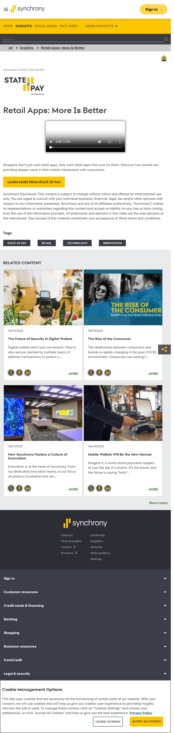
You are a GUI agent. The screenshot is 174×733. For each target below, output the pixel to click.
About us (67, 535)
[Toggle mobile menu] (5, 9)
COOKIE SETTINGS (107, 721)
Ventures (96, 547)
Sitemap (95, 559)
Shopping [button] (11, 633)
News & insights (71, 541)
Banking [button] (10, 619)
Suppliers (96, 541)
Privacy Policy (141, 713)
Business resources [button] (20, 646)
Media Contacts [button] (99, 26)
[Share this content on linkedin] (27, 372)
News (8, 26)
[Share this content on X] (11, 372)
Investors (67, 553)
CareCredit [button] (13, 660)
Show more (158, 503)
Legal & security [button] (17, 674)
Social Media (46, 26)
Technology (77, 243)
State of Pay (16, 243)
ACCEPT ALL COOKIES (146, 721)
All (10, 48)
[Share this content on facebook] (19, 372)
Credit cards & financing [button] (24, 606)
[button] (164, 349)
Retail (47, 243)
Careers (66, 547)
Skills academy (100, 553)
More (73, 374)
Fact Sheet (69, 26)
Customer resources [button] (21, 592)
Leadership (97, 535)
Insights (24, 26)
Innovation (112, 243)
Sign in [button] (9, 578)
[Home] (28, 9)
